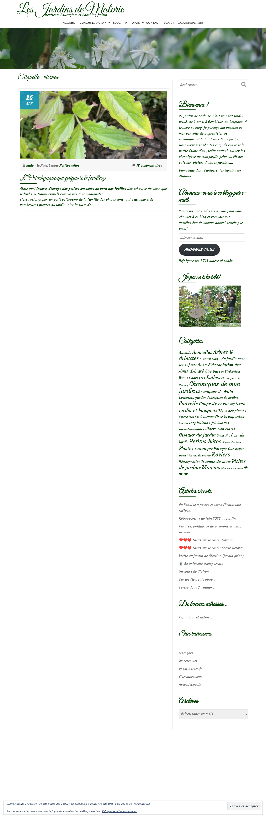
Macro (211, 429)
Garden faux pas (189, 417)
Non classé (226, 429)
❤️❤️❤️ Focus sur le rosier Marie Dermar (211, 548)
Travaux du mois (216, 461)
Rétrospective (189, 462)
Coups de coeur (214, 404)
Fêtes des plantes (232, 410)
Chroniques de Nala (214, 391)
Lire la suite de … (81, 205)
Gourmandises (211, 417)
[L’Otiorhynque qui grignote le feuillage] (93, 124)
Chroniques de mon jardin (209, 387)
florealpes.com (190, 677)
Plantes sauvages (196, 448)
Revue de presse (200, 455)
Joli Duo (217, 423)
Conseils (188, 403)
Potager (220, 448)
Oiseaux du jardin (197, 435)
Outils (220, 435)
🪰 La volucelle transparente (201, 564)
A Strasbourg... (210, 359)
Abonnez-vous (199, 249)
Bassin (218, 371)
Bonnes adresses (192, 378)
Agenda (185, 352)
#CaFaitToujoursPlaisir (183, 22)
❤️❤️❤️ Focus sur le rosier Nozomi (206, 540)
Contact (153, 22)
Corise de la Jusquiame (196, 587)
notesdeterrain (190, 684)
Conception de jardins (222, 398)
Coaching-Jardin (93, 22)
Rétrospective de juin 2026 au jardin (207, 518)
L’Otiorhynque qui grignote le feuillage (63, 178)
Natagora (186, 653)
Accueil (69, 22)
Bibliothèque (232, 371)
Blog (117, 22)
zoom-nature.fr (190, 669)
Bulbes (213, 377)
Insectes (183, 423)
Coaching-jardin (192, 397)
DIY (232, 404)
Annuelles (202, 352)
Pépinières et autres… (195, 617)
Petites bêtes (69, 165)
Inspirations (199, 422)
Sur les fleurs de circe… (197, 579)
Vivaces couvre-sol (232, 468)
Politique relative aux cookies (119, 811)
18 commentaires (149, 165)
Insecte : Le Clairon (194, 571)
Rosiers (221, 454)
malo (30, 165)
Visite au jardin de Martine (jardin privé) (211, 556)
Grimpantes (234, 416)
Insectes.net (188, 661)
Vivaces (211, 467)
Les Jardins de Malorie (70, 9)
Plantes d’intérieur (231, 442)
